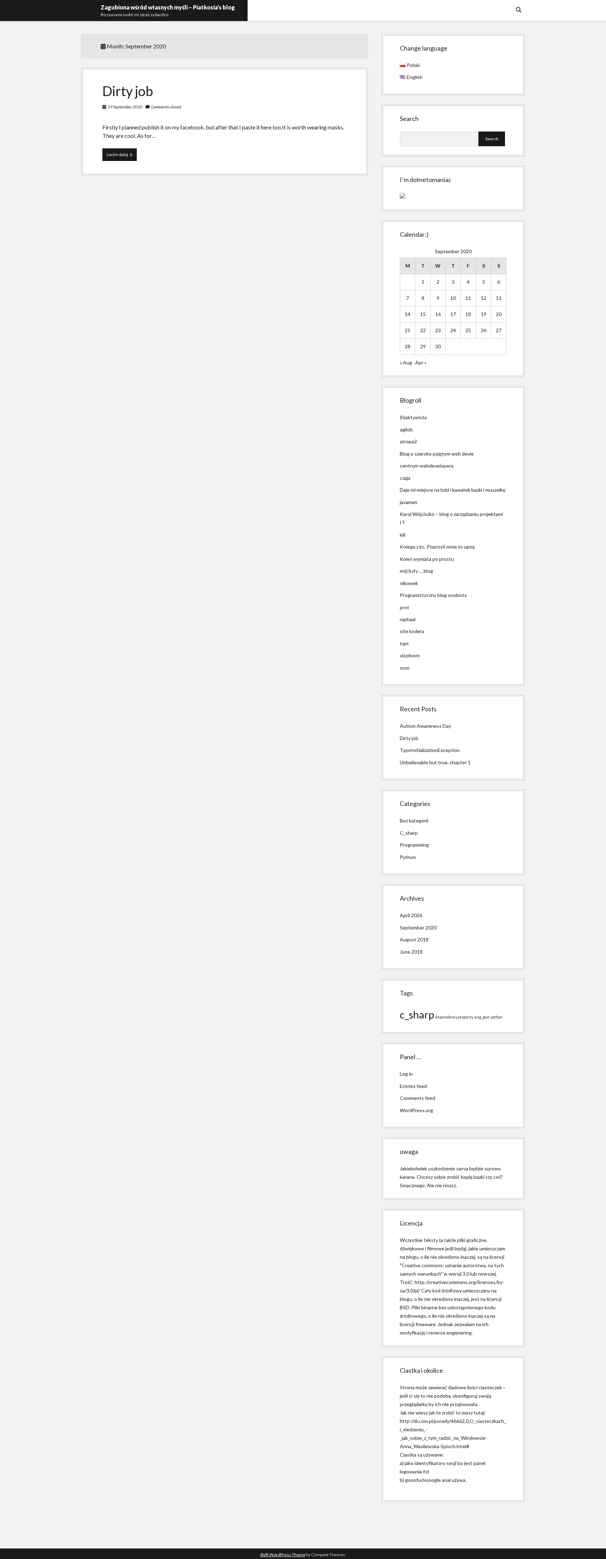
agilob (406, 429)
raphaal (408, 619)
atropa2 (408, 441)
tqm (404, 643)
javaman (408, 502)
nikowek (409, 583)
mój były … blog (416, 571)
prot (404, 607)
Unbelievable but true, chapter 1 (435, 762)
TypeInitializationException (430, 750)
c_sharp (417, 1014)
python (497, 1017)
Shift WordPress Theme (282, 1554)
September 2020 (418, 927)
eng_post (482, 1017)
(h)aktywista (413, 417)
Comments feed (417, 1098)
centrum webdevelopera (426, 466)
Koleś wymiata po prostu (427, 559)
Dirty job (127, 91)
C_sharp (409, 833)
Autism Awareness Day (425, 726)
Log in (406, 1074)
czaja (405, 478)
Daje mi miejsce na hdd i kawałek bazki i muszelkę (452, 490)
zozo (405, 668)
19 (483, 314)
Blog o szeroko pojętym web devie (437, 454)
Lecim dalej (122, 156)
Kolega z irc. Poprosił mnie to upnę (437, 547)
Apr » (420, 362)
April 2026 (411, 915)
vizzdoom (410, 655)
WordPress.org (416, 1110)
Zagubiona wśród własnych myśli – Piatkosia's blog (168, 7)
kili (402, 535)
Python (408, 857)
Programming (414, 845)
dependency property (454, 1017)
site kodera (412, 631)
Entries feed (413, 1086)
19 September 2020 (125, 106)
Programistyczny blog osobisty (433, 595)
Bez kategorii (414, 821)
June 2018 (411, 952)
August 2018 (414, 939)
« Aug (406, 362)
